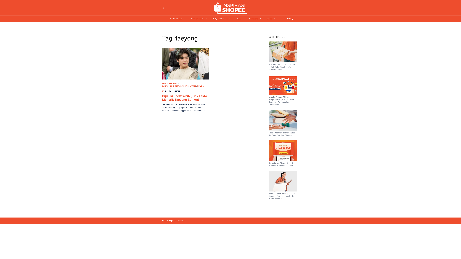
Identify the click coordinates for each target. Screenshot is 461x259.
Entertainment (180, 86)
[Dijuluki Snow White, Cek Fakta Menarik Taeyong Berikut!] (185, 64)
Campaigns (253, 19)
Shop (291, 19)
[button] (163, 8)
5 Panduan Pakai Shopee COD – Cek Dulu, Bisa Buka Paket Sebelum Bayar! (282, 67)
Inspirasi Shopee (172, 91)
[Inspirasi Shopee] (230, 8)
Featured (192, 86)
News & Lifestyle (197, 19)
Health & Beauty (176, 19)
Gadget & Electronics (220, 19)
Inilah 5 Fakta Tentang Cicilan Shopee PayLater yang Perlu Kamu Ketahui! (282, 196)
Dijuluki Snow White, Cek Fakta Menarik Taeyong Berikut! (184, 97)
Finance (240, 19)
